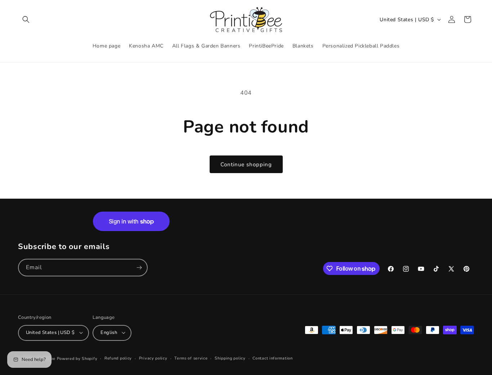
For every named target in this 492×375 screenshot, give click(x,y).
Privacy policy (153, 358)
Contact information (272, 358)
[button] (26, 19)
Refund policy (118, 358)
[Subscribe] (139, 267)
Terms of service (190, 358)
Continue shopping (246, 164)
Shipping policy (230, 358)
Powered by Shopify (77, 358)
